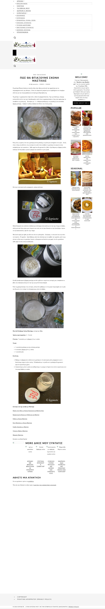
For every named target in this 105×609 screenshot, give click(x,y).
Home (34, 74)
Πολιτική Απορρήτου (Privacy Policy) (34, 599)
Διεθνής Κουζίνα (23, 30)
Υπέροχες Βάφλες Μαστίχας (20, 431)
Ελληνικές (21, 15)
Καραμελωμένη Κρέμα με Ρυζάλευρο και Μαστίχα (26, 415)
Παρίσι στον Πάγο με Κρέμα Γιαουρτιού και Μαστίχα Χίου (28, 410)
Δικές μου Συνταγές (41, 74)
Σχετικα (20, 6)
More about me (81, 103)
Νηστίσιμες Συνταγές (25, 27)
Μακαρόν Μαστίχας (18, 435)
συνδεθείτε (31, 481)
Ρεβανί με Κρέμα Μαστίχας (20, 419)
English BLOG (22, 3)
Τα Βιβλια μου (23, 8)
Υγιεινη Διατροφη (24, 25)
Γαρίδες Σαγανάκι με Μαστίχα (20, 427)
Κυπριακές (21, 18)
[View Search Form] (15, 38)
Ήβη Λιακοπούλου (34, 84)
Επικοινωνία (22, 32)
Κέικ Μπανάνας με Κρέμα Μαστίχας (22, 423)
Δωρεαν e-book (24, 10)
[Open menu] (14, 53)
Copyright (22, 597)
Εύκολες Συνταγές (24, 22)
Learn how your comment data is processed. (44, 485)
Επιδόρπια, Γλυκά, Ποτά (26, 20)
